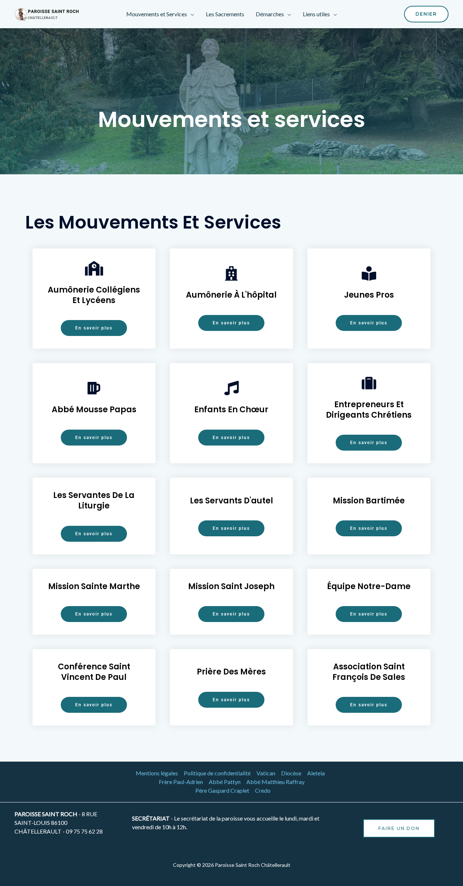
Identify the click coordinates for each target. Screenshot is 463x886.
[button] (426, 14)
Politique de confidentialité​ (217, 773)
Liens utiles (316, 13)
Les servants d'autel (231, 500)
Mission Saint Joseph (231, 586)
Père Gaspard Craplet (222, 790)
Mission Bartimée (369, 500)
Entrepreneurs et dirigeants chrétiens (369, 410)
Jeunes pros (369, 295)
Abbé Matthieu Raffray (275, 781)
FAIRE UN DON (399, 828)
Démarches (270, 13)
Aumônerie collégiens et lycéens (94, 295)
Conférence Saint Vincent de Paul (94, 672)
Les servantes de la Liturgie (94, 500)
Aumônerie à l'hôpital (231, 295)
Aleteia (316, 773)
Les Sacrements (225, 13)
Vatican (265, 773)
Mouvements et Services (156, 13)
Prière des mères (231, 671)
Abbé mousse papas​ (94, 409)
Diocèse (291, 773)
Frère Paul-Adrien (181, 781)
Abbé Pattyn (225, 781)
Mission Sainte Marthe (94, 586)
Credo (263, 790)
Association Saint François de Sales (368, 672)
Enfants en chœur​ (231, 409)
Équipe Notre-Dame (369, 586)
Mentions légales (157, 773)
